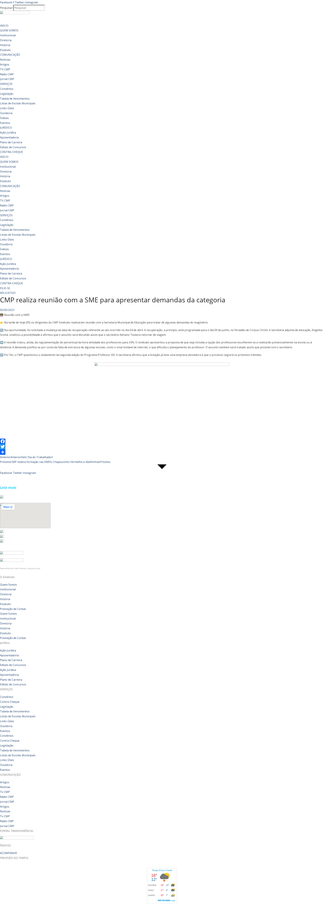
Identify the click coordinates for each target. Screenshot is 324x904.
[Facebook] (162, 441)
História (5, 45)
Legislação (6, 94)
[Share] (162, 452)
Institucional (8, 35)
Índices (4, 118)
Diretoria (5, 40)
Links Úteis (7, 108)
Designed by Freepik (34, 568)
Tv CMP (5, 792)
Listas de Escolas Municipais (17, 103)
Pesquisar (6, 8)
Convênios (6, 89)
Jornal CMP (7, 79)
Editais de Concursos (13, 147)
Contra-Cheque (9, 702)
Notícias (5, 59)
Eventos (5, 123)
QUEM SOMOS (9, 30)
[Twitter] (162, 446)
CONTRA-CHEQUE (11, 152)
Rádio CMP (7, 74)
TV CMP (5, 69)
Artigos (4, 64)
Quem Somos (8, 584)
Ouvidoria (6, 113)
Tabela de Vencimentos (15, 98)
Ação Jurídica (8, 132)
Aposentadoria (9, 137)
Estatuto (5, 50)
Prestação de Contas (13, 609)
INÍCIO (4, 26)
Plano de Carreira (11, 142)
